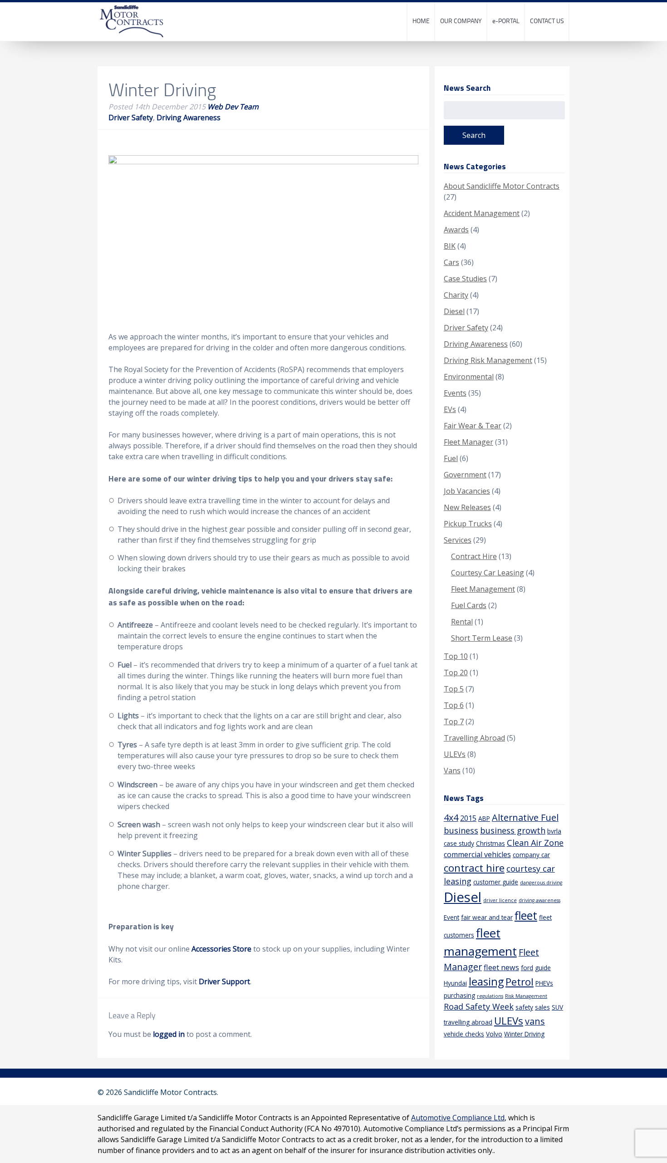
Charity (456, 295)
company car (531, 854)
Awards (456, 230)
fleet (526, 915)
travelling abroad (468, 1022)
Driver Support (224, 981)
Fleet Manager (468, 442)
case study (459, 843)
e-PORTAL (506, 20)
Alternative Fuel (525, 817)
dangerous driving (541, 882)
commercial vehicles (477, 854)
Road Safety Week (479, 1006)
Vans (452, 770)
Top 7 (454, 721)
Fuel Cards (468, 605)
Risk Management (526, 996)
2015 (468, 818)
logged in (169, 1034)
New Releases (467, 507)
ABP (484, 818)
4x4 (451, 817)
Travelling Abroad (474, 738)
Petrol (519, 982)
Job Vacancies (467, 491)
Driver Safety (130, 118)
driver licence (500, 900)
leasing (486, 981)
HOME (421, 20)
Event (451, 917)
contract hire (474, 868)
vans (535, 1021)
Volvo (494, 1034)
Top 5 (454, 689)
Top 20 (456, 672)
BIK (450, 246)
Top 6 (454, 705)
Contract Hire (474, 556)
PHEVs (544, 983)
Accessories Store (221, 949)
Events (455, 393)
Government (465, 475)
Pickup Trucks (468, 524)
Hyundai (455, 983)
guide (543, 967)
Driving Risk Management (488, 360)
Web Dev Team (233, 107)
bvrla (554, 831)
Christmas (490, 843)
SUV (557, 1007)
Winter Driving (524, 1034)
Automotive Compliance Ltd (458, 1118)
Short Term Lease (481, 638)
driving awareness (539, 900)
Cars (451, 262)
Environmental (469, 377)
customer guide (495, 882)
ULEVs (455, 754)
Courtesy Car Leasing (487, 573)
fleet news (501, 967)
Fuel (451, 458)
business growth (512, 830)
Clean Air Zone (535, 842)
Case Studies (465, 279)
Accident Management (482, 213)
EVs (450, 409)
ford (527, 967)
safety (524, 1007)
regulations (490, 996)
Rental (462, 622)
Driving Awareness (189, 118)
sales (542, 1007)
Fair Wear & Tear (472, 426)
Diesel (454, 311)
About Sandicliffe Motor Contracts (501, 186)
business (461, 830)
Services (457, 540)
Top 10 (456, 656)
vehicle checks (464, 1034)
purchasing (459, 995)
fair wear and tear (487, 917)
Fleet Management (483, 589)
